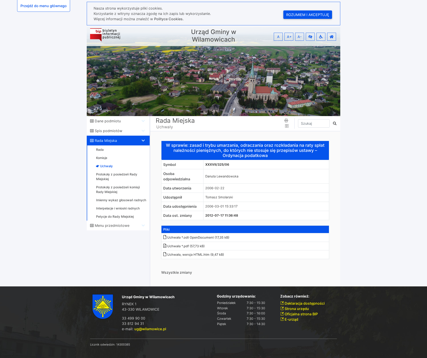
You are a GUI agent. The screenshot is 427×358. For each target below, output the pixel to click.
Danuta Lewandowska (221, 176)
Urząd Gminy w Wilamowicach (213, 35)
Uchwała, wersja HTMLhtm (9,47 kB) (195, 254)
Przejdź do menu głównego (43, 6)
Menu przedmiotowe (112, 225)
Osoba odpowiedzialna (176, 176)
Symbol (169, 164)
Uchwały (164, 127)
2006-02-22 (214, 188)
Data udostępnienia (180, 206)
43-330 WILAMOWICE (140, 309)
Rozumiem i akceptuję (307, 14)
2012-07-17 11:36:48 (221, 215)
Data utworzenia (177, 188)
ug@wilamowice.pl (150, 329)
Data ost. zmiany (177, 215)
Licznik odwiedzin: (102, 344)
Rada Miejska (106, 140)
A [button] (278, 36)
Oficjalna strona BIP (301, 314)
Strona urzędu (296, 308)
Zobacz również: (294, 296)
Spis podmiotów (108, 131)
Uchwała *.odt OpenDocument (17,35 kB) (198, 237)
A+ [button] (289, 36)
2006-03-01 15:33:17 (221, 206)
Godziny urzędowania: (236, 296)
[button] (310, 37)
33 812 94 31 (133, 323)
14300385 (123, 344)
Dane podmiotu (108, 121)
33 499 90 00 (133, 318)
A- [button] (300, 36)
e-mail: (144, 329)
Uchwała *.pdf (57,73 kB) (186, 246)
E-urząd (291, 319)
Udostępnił (172, 197)
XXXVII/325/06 (217, 164)
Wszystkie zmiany (176, 272)
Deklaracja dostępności (304, 303)
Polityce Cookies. (169, 19)
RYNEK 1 (129, 304)
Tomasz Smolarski (219, 197)
